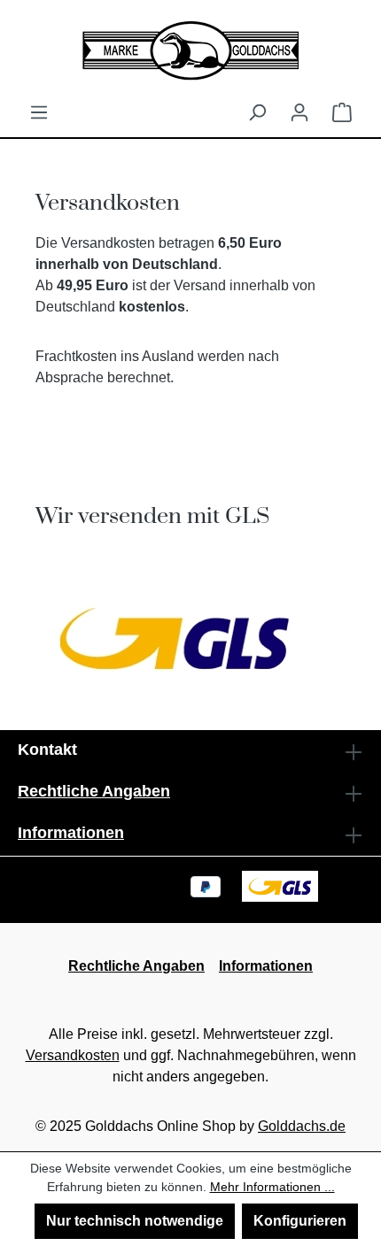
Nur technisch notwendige (134, 1220)
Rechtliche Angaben (94, 791)
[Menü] (39, 112)
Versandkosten (73, 1055)
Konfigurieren (299, 1220)
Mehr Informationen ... (272, 1187)
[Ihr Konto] (299, 112)
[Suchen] (257, 112)
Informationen (71, 833)
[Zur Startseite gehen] (190, 51)
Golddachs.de (302, 1126)
